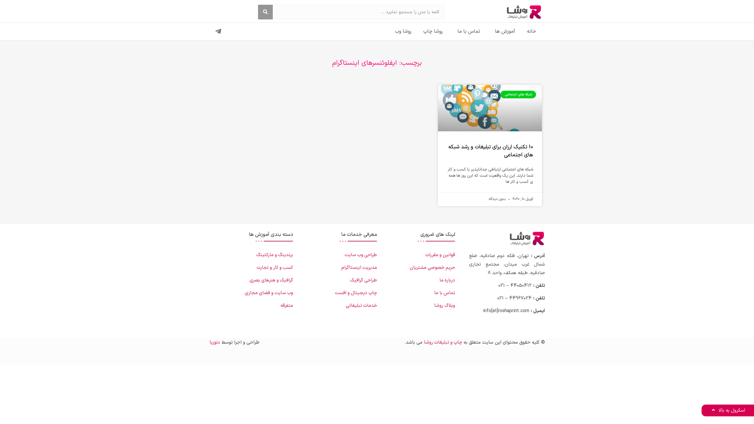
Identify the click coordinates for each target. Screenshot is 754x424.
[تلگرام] (218, 31)
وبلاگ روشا (444, 305)
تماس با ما (468, 31)
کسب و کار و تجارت (275, 267)
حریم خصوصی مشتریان (432, 267)
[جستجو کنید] (265, 12)
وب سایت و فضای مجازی (269, 293)
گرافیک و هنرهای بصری (271, 280)
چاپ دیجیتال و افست (356, 293)
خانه (531, 31)
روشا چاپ (433, 31)
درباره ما (447, 280)
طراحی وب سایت (361, 255)
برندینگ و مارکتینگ (274, 255)
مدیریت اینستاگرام (359, 267)
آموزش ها (505, 31)
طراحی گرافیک (363, 280)
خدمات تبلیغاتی (361, 305)
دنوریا (214, 342)
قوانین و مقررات (440, 255)
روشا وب (403, 31)
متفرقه (286, 305)
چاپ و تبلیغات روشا (443, 342)
